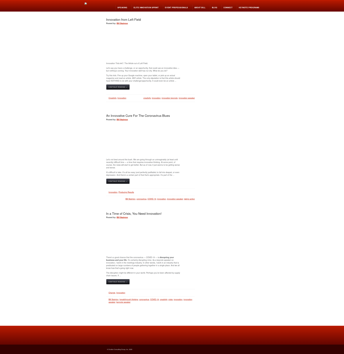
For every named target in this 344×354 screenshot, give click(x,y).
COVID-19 (152, 199)
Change (112, 292)
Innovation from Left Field (123, 19)
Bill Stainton (122, 23)
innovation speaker (187, 98)
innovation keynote (170, 98)
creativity (147, 98)
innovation (156, 98)
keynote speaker (123, 302)
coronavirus (141, 199)
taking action (189, 199)
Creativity (112, 98)
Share (175, 89)
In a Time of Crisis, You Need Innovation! (134, 213)
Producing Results (126, 192)
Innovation (121, 98)
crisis (170, 299)
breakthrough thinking (129, 299)
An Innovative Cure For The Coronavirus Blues (138, 115)
